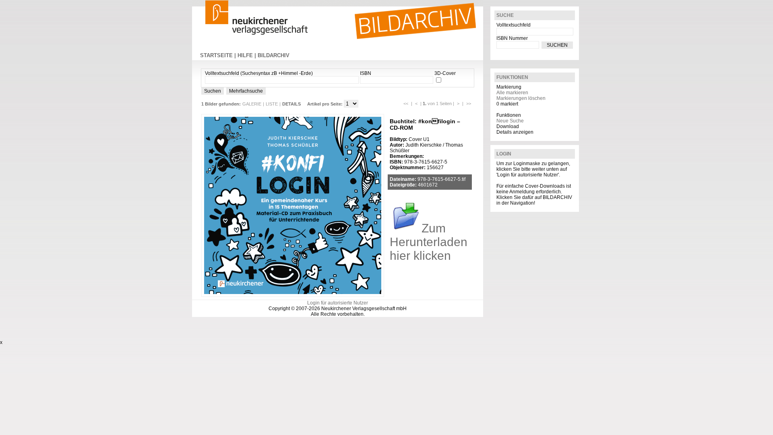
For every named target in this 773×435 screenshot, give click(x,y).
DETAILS (291, 104)
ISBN (365, 73)
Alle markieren (512, 92)
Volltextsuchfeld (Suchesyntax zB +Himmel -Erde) (259, 73)
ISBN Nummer (512, 38)
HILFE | (248, 55)
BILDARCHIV (273, 55)
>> (468, 103)
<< (405, 103)
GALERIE (251, 104)
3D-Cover (445, 73)
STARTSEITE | (219, 55)
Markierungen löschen (521, 98)
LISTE (272, 104)
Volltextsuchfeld (513, 25)
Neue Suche (510, 121)
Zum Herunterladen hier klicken (428, 242)
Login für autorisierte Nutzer (337, 303)
